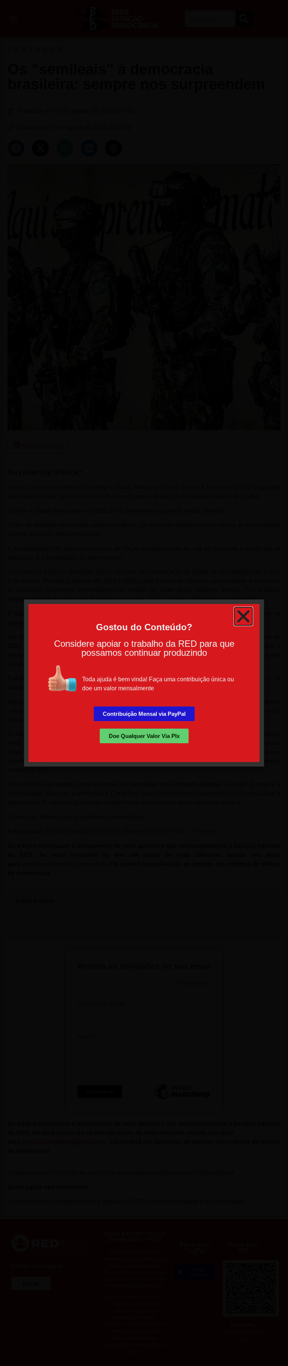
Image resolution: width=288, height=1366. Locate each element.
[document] (144, 683)
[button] (243, 616)
